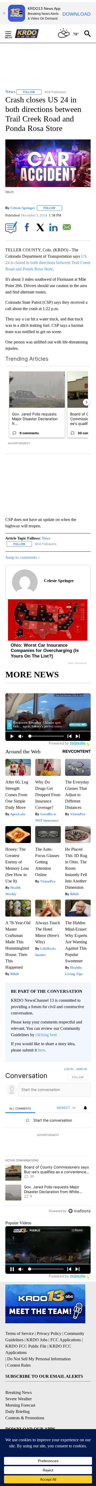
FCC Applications (65, 1340)
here (41, 1050)
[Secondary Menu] (12, 33)
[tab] (20, 1108)
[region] (48, 1141)
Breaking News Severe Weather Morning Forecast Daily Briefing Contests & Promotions (24, 1405)
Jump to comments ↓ (22, 557)
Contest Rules (19, 1365)
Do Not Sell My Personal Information (39, 1359)
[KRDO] (28, 34)
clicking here (46, 1034)
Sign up (81, 1069)
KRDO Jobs (36, 1340)
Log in (68, 1069)
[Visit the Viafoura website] (79, 1211)
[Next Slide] (86, 402)
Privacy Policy (49, 1333)
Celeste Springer (22, 208)
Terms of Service (19, 1333)
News (46, 538)
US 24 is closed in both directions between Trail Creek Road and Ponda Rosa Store (47, 262)
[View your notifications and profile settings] (85, 1108)
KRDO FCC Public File (25, 1346)
